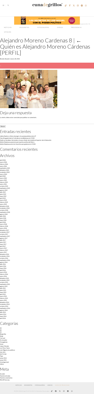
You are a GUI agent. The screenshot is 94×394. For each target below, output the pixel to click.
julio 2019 (3, 192)
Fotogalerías (43, 27)
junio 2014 (3, 314)
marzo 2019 (3, 200)
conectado (16, 117)
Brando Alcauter (5, 59)
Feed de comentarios (6, 378)
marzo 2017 (3, 248)
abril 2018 (3, 222)
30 (0, 328)
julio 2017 (3, 240)
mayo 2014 (3, 316)
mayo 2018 (3, 220)
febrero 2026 (4, 164)
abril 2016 (3, 270)
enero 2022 (3, 180)
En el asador (3, 340)
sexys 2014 (3, 358)
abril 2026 (3, 160)
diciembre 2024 (4, 170)
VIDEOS (49, 385)
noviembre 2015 (4, 280)
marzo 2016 (3, 272)
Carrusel (2, 338)
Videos (60, 27)
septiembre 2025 (5, 168)
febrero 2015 (4, 298)
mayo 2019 (3, 196)
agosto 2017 (3, 238)
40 (0, 330)
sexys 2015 (3, 360)
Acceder (2, 374)
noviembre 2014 (4, 304)
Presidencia (76, 27)
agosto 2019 (3, 190)
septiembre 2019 (5, 188)
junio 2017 (3, 242)
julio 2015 (3, 288)
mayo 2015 (3, 292)
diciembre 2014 (4, 302)
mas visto (3, 352)
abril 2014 (3, 318)
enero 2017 (3, 252)
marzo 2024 (3, 174)
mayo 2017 (3, 244)
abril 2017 (3, 246)
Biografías (24, 27)
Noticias (8, 27)
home (1, 344)
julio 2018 (3, 216)
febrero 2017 (4, 250)
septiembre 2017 (5, 236)
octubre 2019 (4, 186)
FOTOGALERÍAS (40, 385)
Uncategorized (4, 362)
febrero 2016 (4, 274)
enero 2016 (3, 276)
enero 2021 (3, 184)
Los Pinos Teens (5, 348)
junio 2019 (3, 194)
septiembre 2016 (5, 260)
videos (2, 364)
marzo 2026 (3, 162)
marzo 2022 (3, 178)
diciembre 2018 (4, 206)
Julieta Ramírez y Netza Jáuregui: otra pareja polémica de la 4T (18, 136)
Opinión (7, 32)
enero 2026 (3, 166)
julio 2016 (3, 264)
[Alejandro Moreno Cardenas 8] (28, 107)
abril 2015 (3, 294)
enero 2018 (3, 228)
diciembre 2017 (4, 230)
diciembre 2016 (4, 254)
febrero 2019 (4, 202)
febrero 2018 (4, 226)
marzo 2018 (3, 224)
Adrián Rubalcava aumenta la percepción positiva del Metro (17, 142)
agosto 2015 (3, 286)
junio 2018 (3, 218)
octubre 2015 (4, 282)
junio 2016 (3, 266)
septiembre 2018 (5, 212)
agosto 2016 (3, 262)
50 (0, 332)
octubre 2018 (4, 210)
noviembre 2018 (4, 208)
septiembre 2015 (5, 284)
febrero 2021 (4, 182)
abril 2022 (3, 176)
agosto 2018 (3, 214)
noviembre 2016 (4, 256)
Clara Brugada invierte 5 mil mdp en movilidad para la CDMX (17, 138)
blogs (1, 336)
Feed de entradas (5, 376)
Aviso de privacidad (62, 385)
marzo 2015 (3, 296)
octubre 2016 (4, 258)
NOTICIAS (3, 354)
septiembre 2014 (5, 308)
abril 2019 (3, 198)
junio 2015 (3, 290)
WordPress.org (4, 380)
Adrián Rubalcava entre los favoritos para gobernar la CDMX (18, 144)
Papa (1, 356)
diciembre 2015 (4, 278)
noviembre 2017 (4, 232)
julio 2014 (3, 312)
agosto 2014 (3, 310)
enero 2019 (3, 204)
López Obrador (4, 346)
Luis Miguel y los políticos (7, 350)
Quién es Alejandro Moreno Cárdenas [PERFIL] (45, 46)
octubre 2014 (4, 306)
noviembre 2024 (4, 172)
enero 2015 (3, 300)
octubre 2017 (4, 234)
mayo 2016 (3, 268)
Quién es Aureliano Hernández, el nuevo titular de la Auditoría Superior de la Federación (25, 140)
